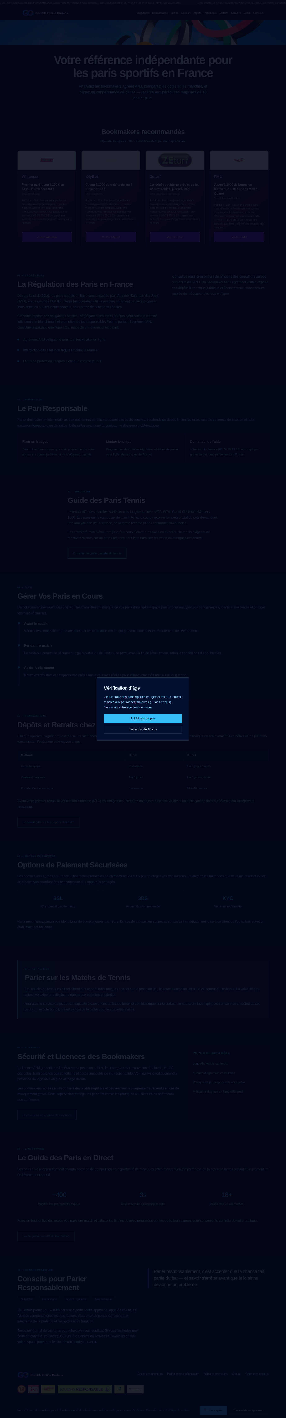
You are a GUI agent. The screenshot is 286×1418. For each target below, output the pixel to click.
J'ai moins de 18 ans (143, 729)
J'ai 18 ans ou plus (143, 718)
